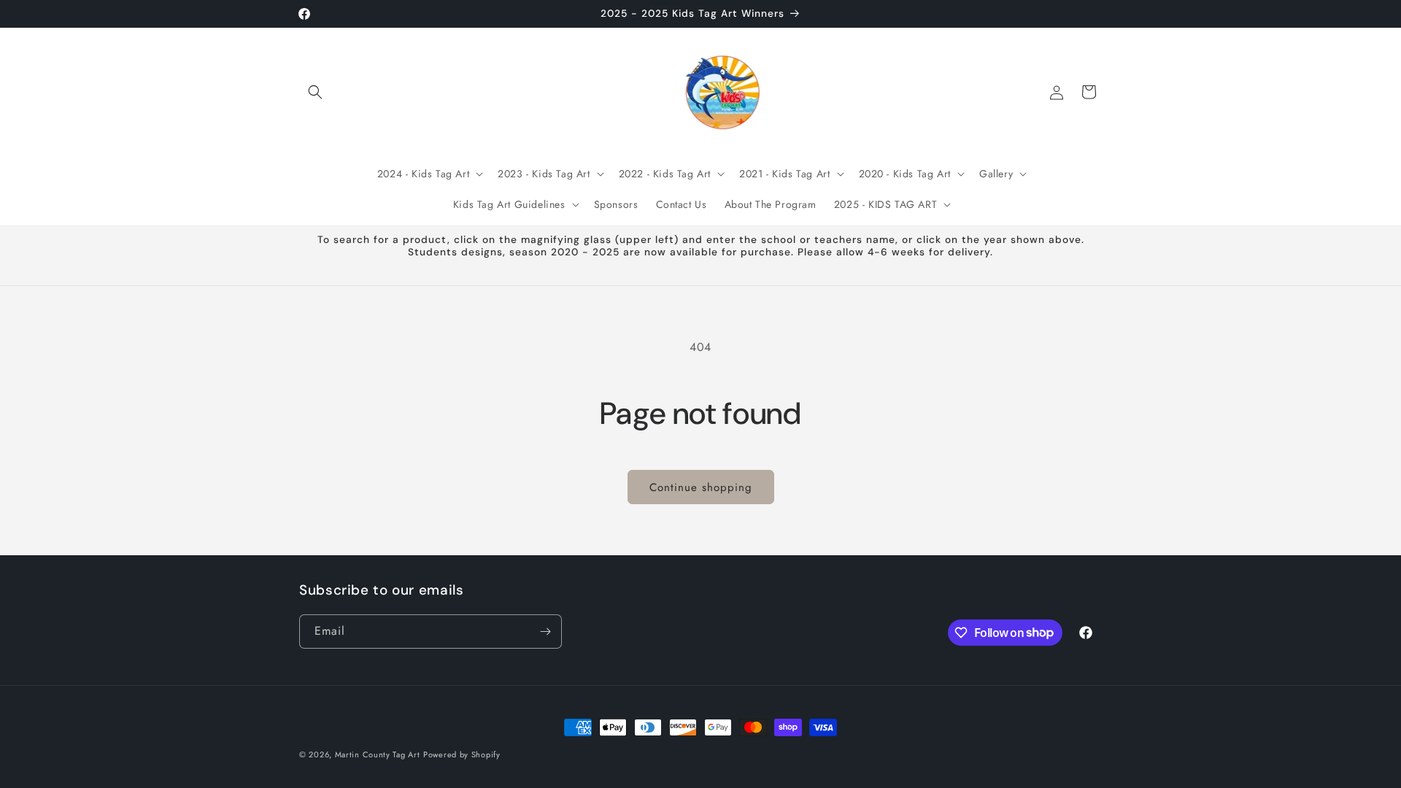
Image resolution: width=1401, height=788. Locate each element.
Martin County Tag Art (377, 754)
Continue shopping (700, 487)
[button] (315, 92)
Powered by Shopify (462, 754)
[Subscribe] (545, 631)
